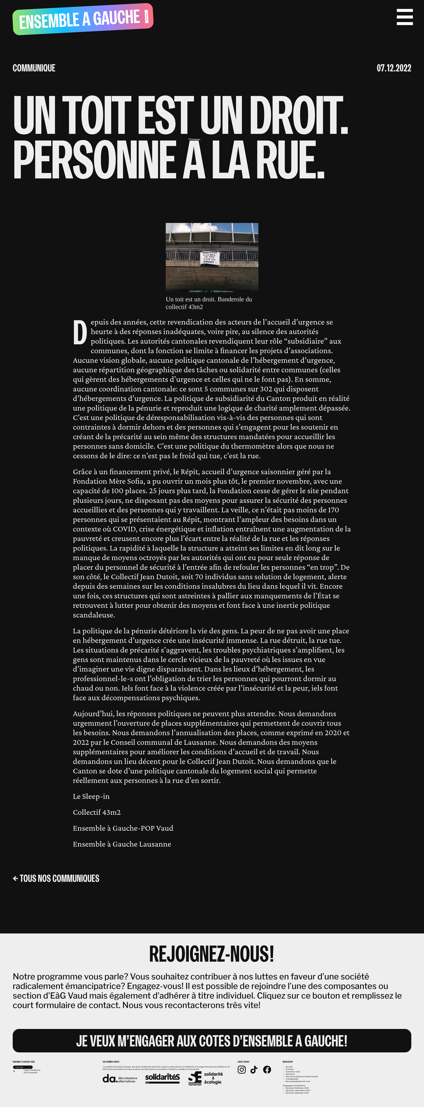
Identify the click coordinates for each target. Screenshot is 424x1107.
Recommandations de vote (298, 1081)
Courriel (19, 1067)
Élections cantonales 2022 (298, 1090)
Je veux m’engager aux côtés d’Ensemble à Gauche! (212, 1042)
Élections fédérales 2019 (297, 1093)
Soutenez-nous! (293, 1072)
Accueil (289, 1067)
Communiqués (292, 1079)
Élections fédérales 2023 (297, 1088)
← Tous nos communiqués (56, 879)
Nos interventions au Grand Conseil (302, 1076)
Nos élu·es (290, 1074)
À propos (290, 1069)
